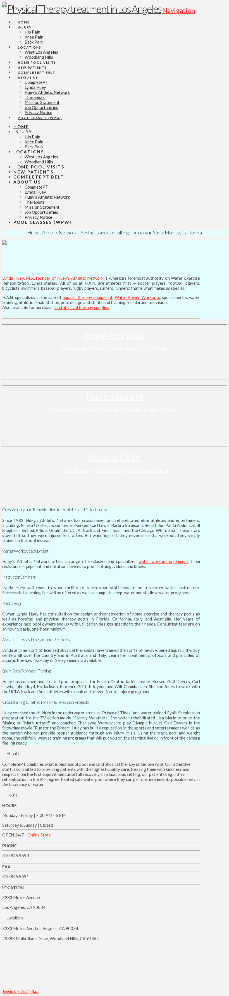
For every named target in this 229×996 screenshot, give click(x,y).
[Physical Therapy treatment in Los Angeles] (81, 8)
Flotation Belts (63, 409)
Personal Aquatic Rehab (82, 348)
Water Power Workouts (137, 297)
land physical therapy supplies (81, 307)
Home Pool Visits (114, 336)
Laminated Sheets (163, 409)
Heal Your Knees (107, 470)
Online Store (39, 834)
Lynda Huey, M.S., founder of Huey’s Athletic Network (52, 278)
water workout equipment (163, 561)
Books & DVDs (114, 457)
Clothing (90, 409)
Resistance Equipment (122, 409)
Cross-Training (155, 348)
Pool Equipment (114, 396)
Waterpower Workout (147, 470)
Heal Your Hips (74, 470)
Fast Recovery (122, 348)
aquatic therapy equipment (88, 297)
